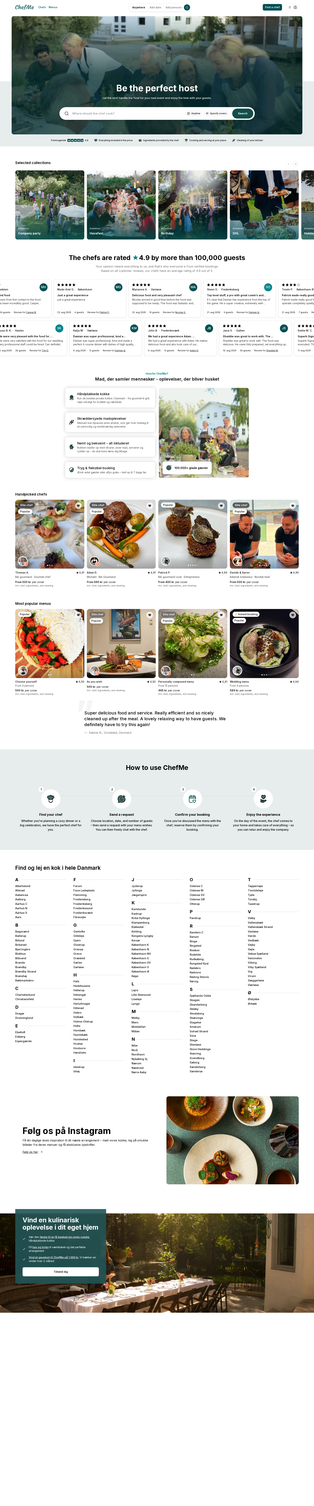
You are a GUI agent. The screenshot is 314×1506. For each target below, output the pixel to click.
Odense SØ (197, 899)
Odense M (196, 890)
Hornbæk (79, 1030)
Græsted (79, 958)
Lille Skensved (141, 994)
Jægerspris (139, 895)
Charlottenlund (25, 994)
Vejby (251, 944)
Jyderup (137, 886)
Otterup (195, 904)
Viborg (252, 962)
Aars (18, 917)
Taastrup (253, 904)
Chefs (42, 7)
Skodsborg (197, 1013)
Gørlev (77, 962)
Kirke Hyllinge (141, 918)
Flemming (80, 895)
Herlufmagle (81, 1003)
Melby (136, 1018)
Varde (252, 936)
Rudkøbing (197, 959)
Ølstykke (253, 999)
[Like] (78, 505)
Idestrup (78, 1067)
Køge (135, 976)
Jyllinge (137, 890)
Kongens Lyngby (142, 936)
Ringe (193, 941)
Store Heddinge (200, 1049)
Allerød (20, 890)
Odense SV (197, 895)
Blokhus (20, 953)
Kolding (137, 931)
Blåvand (20, 958)
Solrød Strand (199, 1031)
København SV (141, 962)
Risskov (195, 950)
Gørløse (78, 967)
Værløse (253, 985)
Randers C (196, 932)
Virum (252, 976)
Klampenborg (140, 922)
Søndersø (196, 1071)
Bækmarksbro (24, 980)
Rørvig (194, 981)
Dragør (19, 1013)
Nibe (135, 1045)
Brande (20, 962)
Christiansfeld (24, 999)
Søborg (194, 1062)
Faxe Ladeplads (83, 890)
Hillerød (78, 1008)
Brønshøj (21, 976)
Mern (135, 1022)
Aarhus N (21, 908)
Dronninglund (24, 1018)
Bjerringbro (22, 949)
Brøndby (21, 967)
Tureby (252, 899)
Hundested (80, 1039)
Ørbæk (252, 1003)
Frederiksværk (83, 912)
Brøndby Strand (25, 971)
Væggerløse (256, 980)
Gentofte (79, 931)
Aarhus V (21, 912)
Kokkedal (138, 927)
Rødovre (195, 972)
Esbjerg (20, 1036)
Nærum (136, 1063)
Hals (76, 981)
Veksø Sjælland (258, 953)
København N (140, 949)
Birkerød (21, 944)
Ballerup (20, 936)
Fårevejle (79, 917)
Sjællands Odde (200, 995)
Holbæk (78, 1017)
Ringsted (195, 945)
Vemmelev (255, 958)
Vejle (251, 949)
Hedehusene (81, 986)
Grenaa (78, 949)
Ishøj (76, 1071)
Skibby (194, 1009)
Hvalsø (77, 1043)
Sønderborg (198, 1067)
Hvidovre (79, 1048)
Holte (76, 1026)
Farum (77, 886)
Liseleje (137, 999)
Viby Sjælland (257, 967)
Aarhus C (21, 904)
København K (140, 944)
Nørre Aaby (139, 1072)
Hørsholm (79, 1052)
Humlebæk (80, 1034)
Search (242, 113)
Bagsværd (22, 931)
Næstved (138, 1068)
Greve (77, 953)
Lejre (135, 990)
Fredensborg (81, 899)
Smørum (195, 1026)
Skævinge (196, 1018)
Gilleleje (78, 936)
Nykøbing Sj (139, 1059)
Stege (194, 1040)
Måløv (136, 1031)
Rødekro (195, 968)
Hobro (77, 1012)
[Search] (187, 7)
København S (140, 958)
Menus (53, 7)
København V (140, 967)
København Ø (140, 971)
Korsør (136, 940)
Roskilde (195, 954)
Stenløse (195, 1044)
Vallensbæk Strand (260, 927)
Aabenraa (21, 895)
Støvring (195, 1053)
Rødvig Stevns (199, 977)
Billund (19, 940)
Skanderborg (198, 1004)
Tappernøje (255, 886)
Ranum (194, 936)
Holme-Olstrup (83, 1021)
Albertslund (22, 886)
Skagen (195, 1000)
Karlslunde (139, 909)
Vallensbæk (255, 922)
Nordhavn (138, 1054)
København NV (141, 953)
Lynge (136, 1003)
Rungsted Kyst (199, 963)
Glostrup (79, 944)
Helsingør (79, 994)
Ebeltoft (20, 1032)
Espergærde (23, 1041)
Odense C (196, 886)
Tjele (251, 895)
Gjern (77, 940)
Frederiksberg (82, 904)
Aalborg (20, 899)
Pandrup (195, 918)
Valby (251, 918)
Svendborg (197, 1058)
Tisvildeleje (255, 890)
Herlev (77, 999)
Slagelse (195, 1022)
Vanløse (253, 931)
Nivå (135, 1050)
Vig (250, 971)
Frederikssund (82, 908)
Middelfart (139, 1026)
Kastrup (137, 913)
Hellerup (78, 990)
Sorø (193, 1035)
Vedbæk (253, 940)
